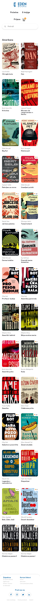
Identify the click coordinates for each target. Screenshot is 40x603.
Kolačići (31, 600)
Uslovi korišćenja (11, 600)
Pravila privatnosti (22, 600)
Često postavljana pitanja (26, 583)
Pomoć (21, 579)
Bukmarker (23, 582)
